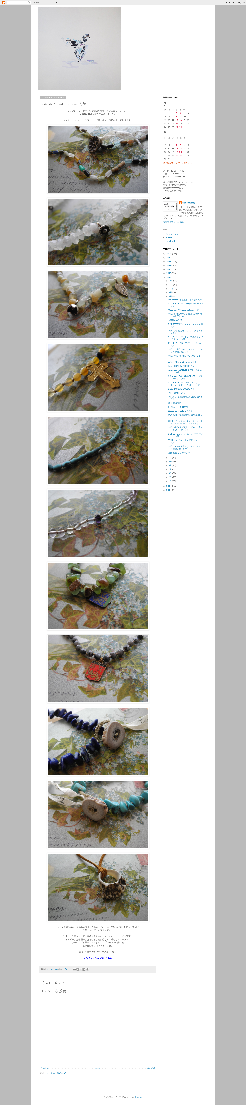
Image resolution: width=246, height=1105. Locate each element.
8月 (170, 296)
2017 (168, 265)
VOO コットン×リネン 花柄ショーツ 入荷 (184, 441)
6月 (170, 461)
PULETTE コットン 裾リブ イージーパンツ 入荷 (185, 434)
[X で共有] (81, 969)
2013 (169, 486)
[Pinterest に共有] (87, 969)
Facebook (170, 241)
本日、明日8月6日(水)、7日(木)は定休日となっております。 (185, 428)
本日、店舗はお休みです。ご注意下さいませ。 (185, 331)
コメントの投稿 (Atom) (55, 1073)
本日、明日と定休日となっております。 (184, 356)
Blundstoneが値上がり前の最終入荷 (185, 299)
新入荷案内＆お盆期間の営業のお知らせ (185, 415)
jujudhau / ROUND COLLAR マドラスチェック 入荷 (185, 377)
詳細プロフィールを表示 (174, 222)
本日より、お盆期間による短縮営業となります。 (185, 397)
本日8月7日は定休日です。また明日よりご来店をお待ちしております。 (185, 422)
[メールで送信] (74, 969)
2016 (169, 269)
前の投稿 (151, 1068)
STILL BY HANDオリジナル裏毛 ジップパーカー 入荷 (185, 337)
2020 (169, 253)
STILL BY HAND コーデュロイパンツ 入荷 (185, 304)
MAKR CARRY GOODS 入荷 (181, 389)
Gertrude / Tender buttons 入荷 (183, 310)
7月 (170, 457)
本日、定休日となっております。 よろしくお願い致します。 (185, 350)
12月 (171, 280)
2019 (169, 257)
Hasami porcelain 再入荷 (180, 411)
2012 (169, 490)
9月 (170, 292)
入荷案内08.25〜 (176, 320)
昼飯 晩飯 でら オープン (179, 452)
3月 (170, 473)
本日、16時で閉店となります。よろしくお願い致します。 (185, 447)
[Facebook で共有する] (84, 969)
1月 (170, 481)
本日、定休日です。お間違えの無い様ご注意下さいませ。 (185, 315)
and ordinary (188, 202)
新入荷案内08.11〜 (177, 403)
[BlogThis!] (77, 969)
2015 (168, 273)
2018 (169, 261)
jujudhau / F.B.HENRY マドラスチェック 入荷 (185, 371)
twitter (169, 237)
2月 (170, 477)
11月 (171, 284)
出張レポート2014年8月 (179, 407)
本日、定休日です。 (177, 392)
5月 (170, 465)
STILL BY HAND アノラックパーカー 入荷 (185, 344)
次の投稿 (44, 1068)
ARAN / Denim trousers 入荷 (182, 362)
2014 (169, 277)
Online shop (172, 234)
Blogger (138, 1097)
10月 (171, 288)
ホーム (98, 1068)
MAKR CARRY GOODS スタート (183, 366)
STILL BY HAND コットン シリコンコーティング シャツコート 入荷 (184, 383)
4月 (170, 469)
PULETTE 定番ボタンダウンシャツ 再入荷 (185, 325)
